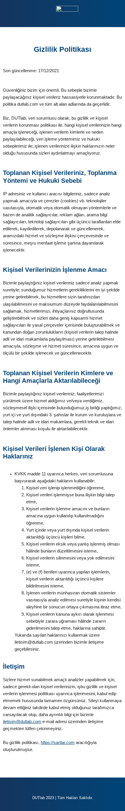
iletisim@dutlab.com (22, 721)
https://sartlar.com (58, 742)
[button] (15, 14)
